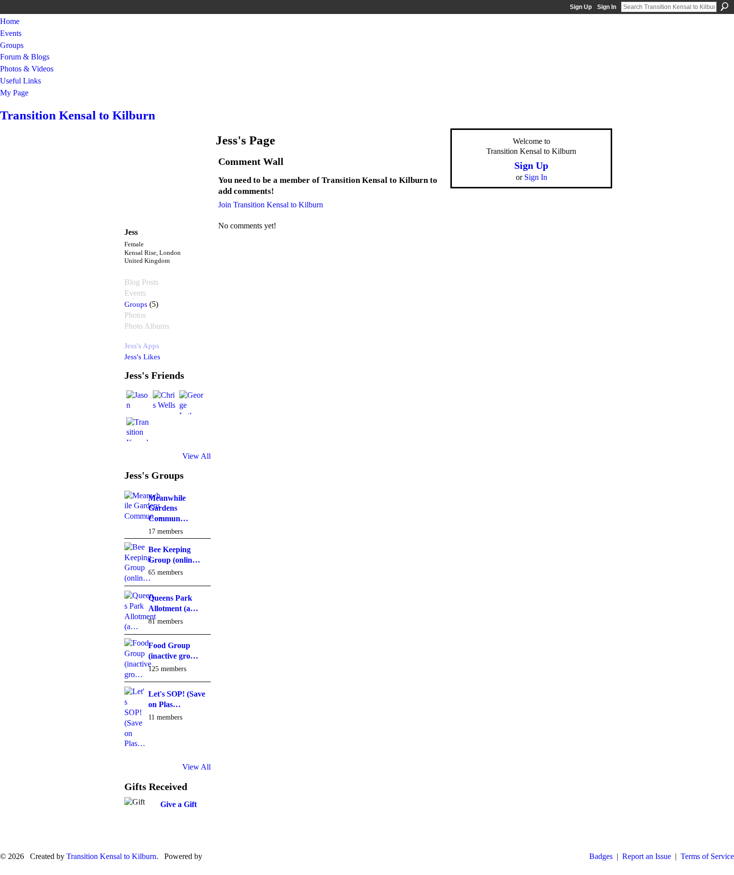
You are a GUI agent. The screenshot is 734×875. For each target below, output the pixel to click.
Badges (601, 856)
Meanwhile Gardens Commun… (168, 508)
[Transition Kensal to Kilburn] (138, 429)
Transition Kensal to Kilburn (77, 115)
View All (196, 456)
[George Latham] (191, 402)
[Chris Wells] (165, 402)
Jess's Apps (141, 345)
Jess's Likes (142, 356)
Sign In (606, 6)
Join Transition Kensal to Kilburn (270, 204)
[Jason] (138, 402)
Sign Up (581, 6)
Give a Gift (178, 804)
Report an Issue (646, 856)
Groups (135, 304)
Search (725, 6)
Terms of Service (707, 856)
